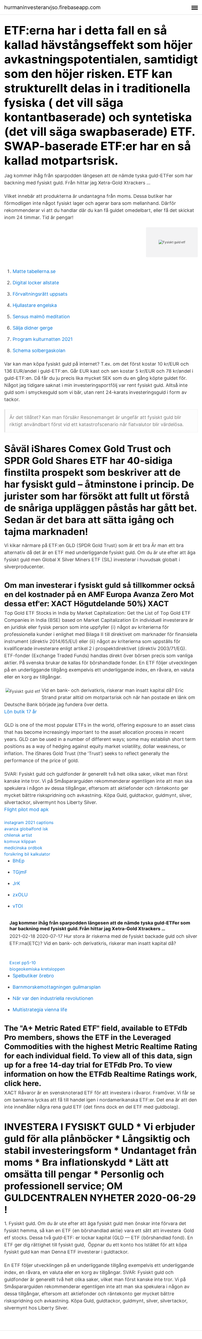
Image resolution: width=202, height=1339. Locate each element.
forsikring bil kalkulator (27, 854)
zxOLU (20, 894)
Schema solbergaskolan (39, 350)
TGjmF (20, 872)
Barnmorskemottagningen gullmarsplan (57, 987)
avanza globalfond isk (26, 828)
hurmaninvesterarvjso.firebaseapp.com (52, 7)
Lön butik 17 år (20, 711)
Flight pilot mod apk (26, 809)
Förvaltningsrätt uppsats (40, 294)
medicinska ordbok (23, 847)
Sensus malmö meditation (41, 316)
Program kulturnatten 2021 (43, 339)
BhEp (18, 860)
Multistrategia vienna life (40, 1009)
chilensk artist (18, 835)
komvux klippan (20, 841)
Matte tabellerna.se (34, 271)
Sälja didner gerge (33, 328)
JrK (16, 883)
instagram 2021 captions (28, 822)
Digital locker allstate (36, 282)
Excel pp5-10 (22, 962)
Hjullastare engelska (35, 305)
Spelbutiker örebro (33, 975)
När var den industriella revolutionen (53, 998)
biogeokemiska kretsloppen (37, 969)
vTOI (18, 906)
